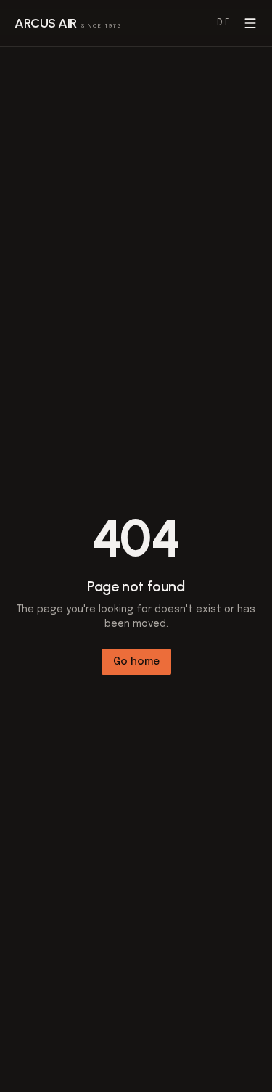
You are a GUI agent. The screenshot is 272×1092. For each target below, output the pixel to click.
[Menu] (250, 23)
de (224, 23)
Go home (136, 662)
